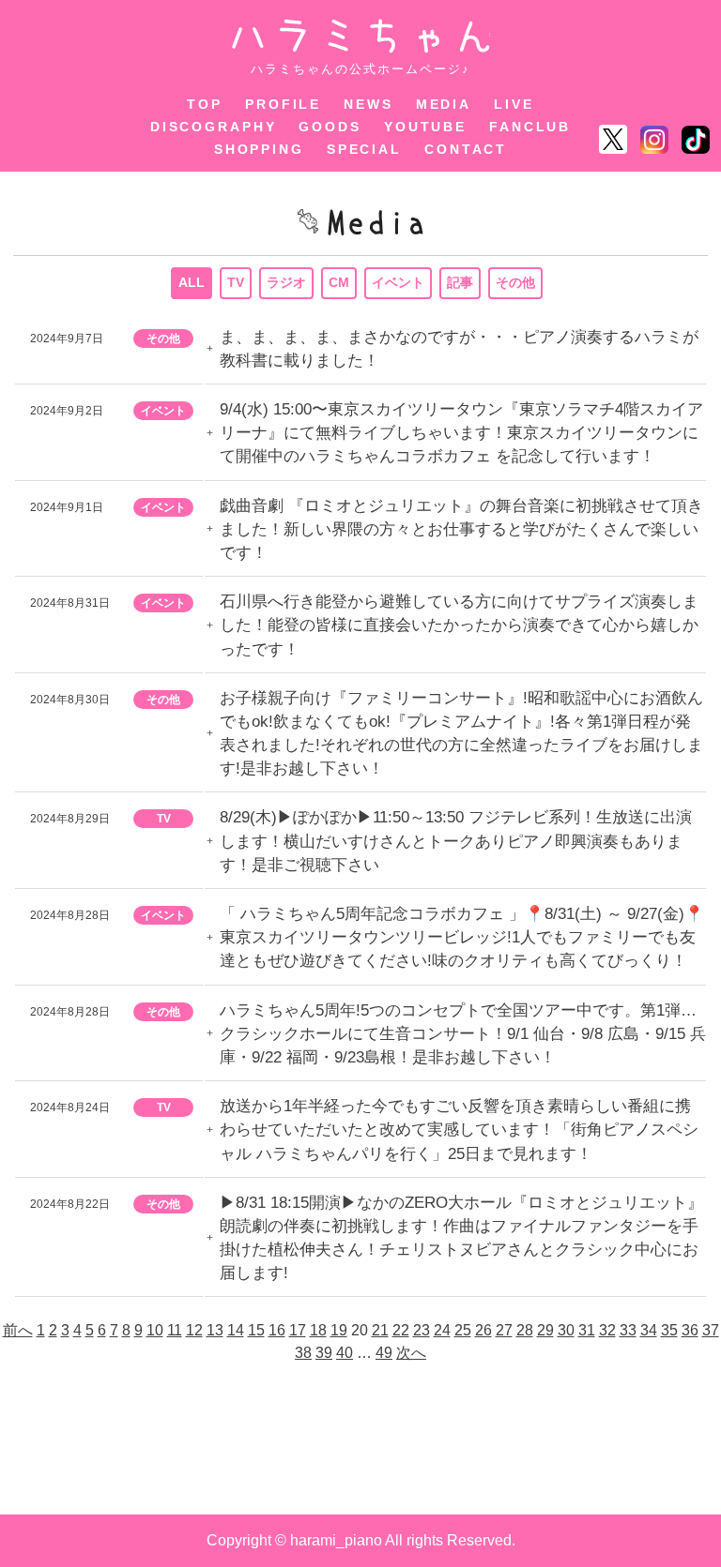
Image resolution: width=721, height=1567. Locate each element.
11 (174, 1330)
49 (384, 1353)
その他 (515, 282)
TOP (204, 104)
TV (235, 282)
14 (235, 1330)
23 (421, 1330)
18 (318, 1330)
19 (338, 1330)
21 (380, 1330)
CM (339, 282)
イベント (398, 282)
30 (566, 1330)
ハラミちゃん (361, 36)
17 (297, 1330)
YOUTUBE (425, 126)
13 (215, 1330)
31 (586, 1330)
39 (323, 1353)
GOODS (329, 126)
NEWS (368, 104)
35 (669, 1330)
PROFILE (283, 104)
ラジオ (286, 282)
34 (648, 1330)
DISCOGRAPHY (213, 126)
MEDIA (443, 104)
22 (400, 1330)
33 (628, 1330)
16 (276, 1330)
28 (524, 1330)
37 (710, 1330)
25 (462, 1330)
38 (303, 1353)
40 (344, 1353)
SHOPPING (259, 149)
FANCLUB (530, 126)
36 (690, 1330)
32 (607, 1330)
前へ (18, 1330)
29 (545, 1330)
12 (194, 1330)
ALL (191, 282)
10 (154, 1330)
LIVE (514, 104)
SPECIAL (364, 149)
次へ (411, 1353)
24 (442, 1330)
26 (483, 1330)
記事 (460, 282)
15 (256, 1330)
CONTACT (465, 149)
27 (504, 1330)
